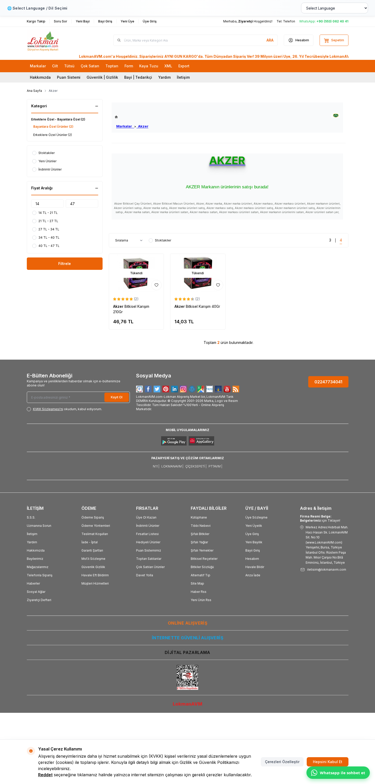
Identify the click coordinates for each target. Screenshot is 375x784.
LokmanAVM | (172, 466)
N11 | (156, 466)
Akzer (142, 126)
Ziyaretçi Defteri (39, 600)
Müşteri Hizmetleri (95, 583)
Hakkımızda (40, 77)
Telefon (289, 21)
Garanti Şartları (92, 550)
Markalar (125, 126)
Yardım (164, 77)
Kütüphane (199, 517)
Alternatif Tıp (200, 575)
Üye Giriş (252, 534)
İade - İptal (89, 542)
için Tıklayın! (320, 518)
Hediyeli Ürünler (148, 542)
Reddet (45, 774)
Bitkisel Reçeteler (204, 559)
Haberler (33, 583)
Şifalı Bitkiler (200, 534)
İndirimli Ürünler (147, 526)
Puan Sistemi (68, 77)
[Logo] (58, 40)
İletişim (183, 77)
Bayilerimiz (35, 559)
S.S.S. (31, 517)
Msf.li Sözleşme (93, 559)
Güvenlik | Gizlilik (102, 77)
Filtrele (64, 263)
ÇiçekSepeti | (195, 466)
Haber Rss (198, 592)
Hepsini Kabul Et (327, 761)
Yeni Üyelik (253, 526)
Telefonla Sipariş (39, 575)
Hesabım (252, 559)
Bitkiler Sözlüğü (202, 567)
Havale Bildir (254, 567)
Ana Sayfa (34, 91)
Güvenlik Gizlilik (93, 567)
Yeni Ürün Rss (201, 600)
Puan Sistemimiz (148, 550)
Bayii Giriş (252, 550)
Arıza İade (252, 575)
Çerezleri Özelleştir (282, 761)
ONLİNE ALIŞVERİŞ (187, 623)
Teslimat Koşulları (94, 534)
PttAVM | (215, 466)
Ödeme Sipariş (92, 517)
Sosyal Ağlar (36, 592)
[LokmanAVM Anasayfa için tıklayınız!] (131, 117)
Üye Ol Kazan (146, 517)
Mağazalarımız (37, 567)
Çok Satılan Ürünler (150, 567)
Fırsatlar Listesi (147, 534)
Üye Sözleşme (256, 517)
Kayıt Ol (116, 397)
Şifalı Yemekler (202, 550)
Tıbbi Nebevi (201, 526)
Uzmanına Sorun (39, 526)
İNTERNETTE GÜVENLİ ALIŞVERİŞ (187, 637)
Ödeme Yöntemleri (95, 526)
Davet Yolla (144, 575)
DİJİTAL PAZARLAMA (187, 652)
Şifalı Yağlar (199, 542)
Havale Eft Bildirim (95, 575)
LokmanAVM (187, 704)
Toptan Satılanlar (148, 559)
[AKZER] (335, 116)
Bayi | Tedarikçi (138, 77)
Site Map (197, 583)
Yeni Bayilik (253, 542)
